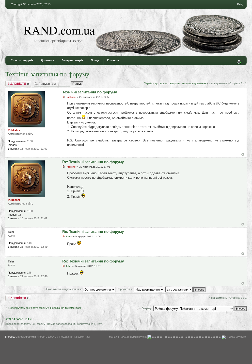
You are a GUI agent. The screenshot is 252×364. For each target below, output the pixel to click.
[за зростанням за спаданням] (185, 289)
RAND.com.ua (59, 30)
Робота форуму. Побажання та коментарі (64, 336)
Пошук (95, 60)
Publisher (71, 97)
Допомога (47, 60)
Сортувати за (125, 289)
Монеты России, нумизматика (128, 336)
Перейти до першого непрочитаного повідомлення (175, 83)
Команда (113, 60)
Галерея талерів (72, 60)
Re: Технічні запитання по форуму (93, 162)
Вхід (239, 4)
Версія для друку (239, 62)
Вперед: (146, 308)
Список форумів (22, 60)
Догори (242, 154)
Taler (69, 236)
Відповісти (11, 82)
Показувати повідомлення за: (65, 289)
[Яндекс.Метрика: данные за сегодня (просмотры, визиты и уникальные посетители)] (234, 337)
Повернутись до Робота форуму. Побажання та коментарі (44, 307)
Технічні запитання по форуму (47, 74)
